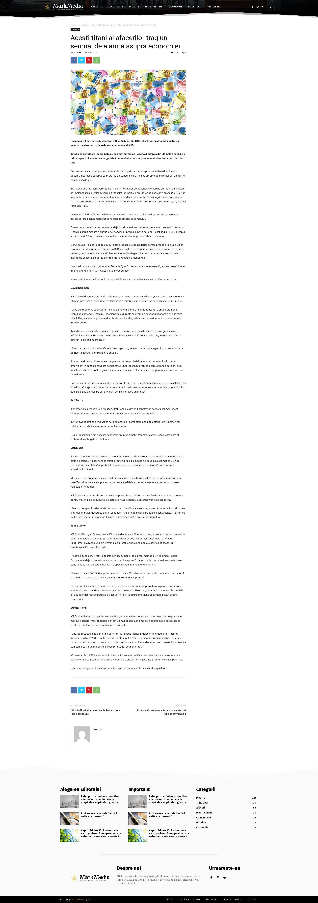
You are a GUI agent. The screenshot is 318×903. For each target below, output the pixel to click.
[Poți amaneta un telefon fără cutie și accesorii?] (69, 818)
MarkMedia (79, 899)
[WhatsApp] (96, 60)
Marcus (77, 52)
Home (73, 25)
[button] (269, 6)
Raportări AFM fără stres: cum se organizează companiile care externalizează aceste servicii (101, 833)
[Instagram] (257, 7)
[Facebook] (252, 7)
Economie (84, 25)
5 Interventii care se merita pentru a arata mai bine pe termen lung (161, 712)
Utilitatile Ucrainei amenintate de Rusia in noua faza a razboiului (95, 712)
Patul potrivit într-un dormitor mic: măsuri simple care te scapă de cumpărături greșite (100, 799)
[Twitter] (262, 7)
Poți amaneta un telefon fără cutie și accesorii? (99, 815)
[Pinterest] (89, 60)
